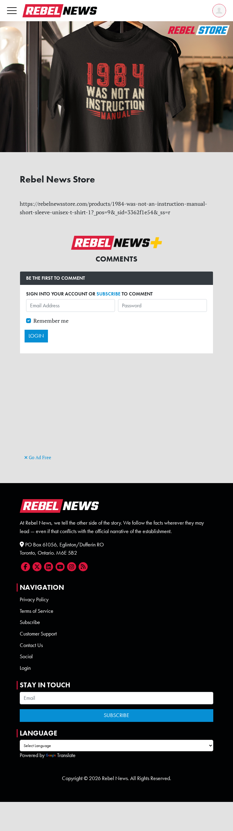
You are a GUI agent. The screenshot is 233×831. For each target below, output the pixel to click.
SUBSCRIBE (108, 294)
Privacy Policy (34, 599)
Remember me (51, 320)
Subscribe (30, 622)
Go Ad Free (39, 457)
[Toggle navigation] (12, 10)
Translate (66, 755)
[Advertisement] (116, 410)
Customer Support (38, 633)
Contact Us (31, 645)
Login (25, 668)
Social (26, 656)
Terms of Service (36, 611)
